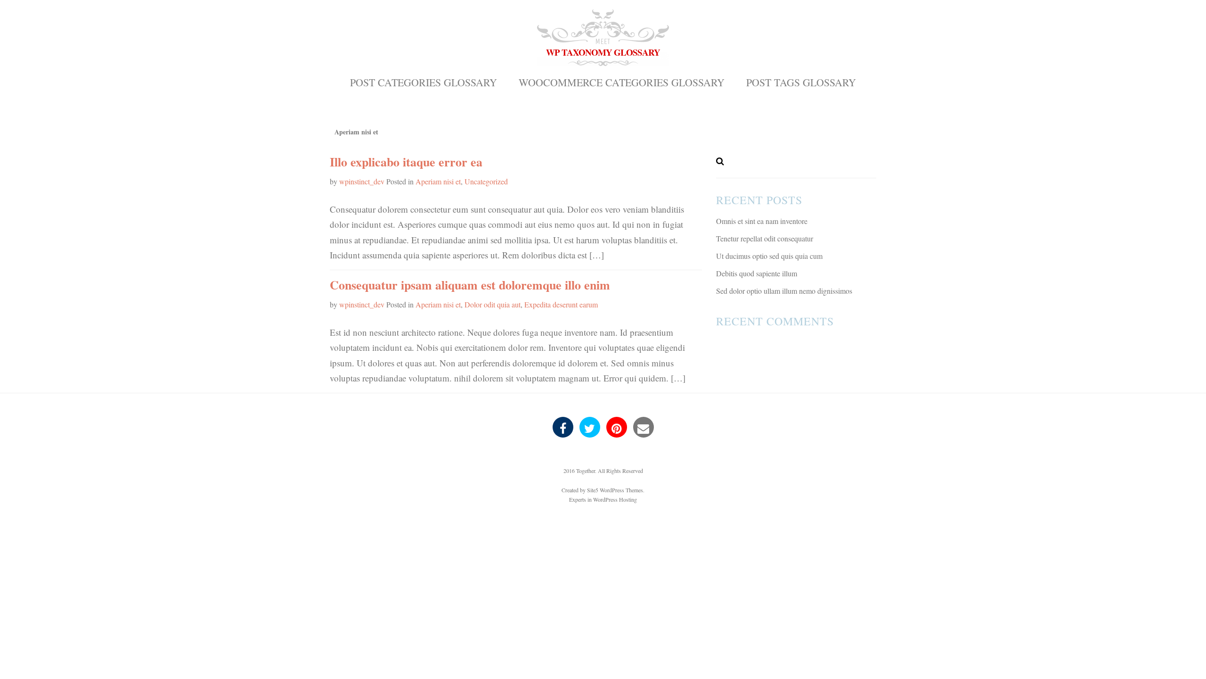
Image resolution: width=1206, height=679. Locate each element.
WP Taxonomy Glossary (603, 52)
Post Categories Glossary (423, 82)
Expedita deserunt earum (561, 304)
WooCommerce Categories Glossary (622, 82)
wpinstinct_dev (361, 181)
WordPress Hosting (615, 499)
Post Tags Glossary (801, 82)
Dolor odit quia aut (492, 304)
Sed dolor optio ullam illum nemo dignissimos (784, 291)
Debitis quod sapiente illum (756, 273)
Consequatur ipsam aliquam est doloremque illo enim (470, 285)
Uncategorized (486, 181)
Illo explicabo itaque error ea (406, 162)
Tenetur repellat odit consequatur (764, 238)
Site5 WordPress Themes (615, 490)
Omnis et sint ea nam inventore (761, 221)
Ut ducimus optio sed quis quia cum (769, 256)
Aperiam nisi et (438, 181)
